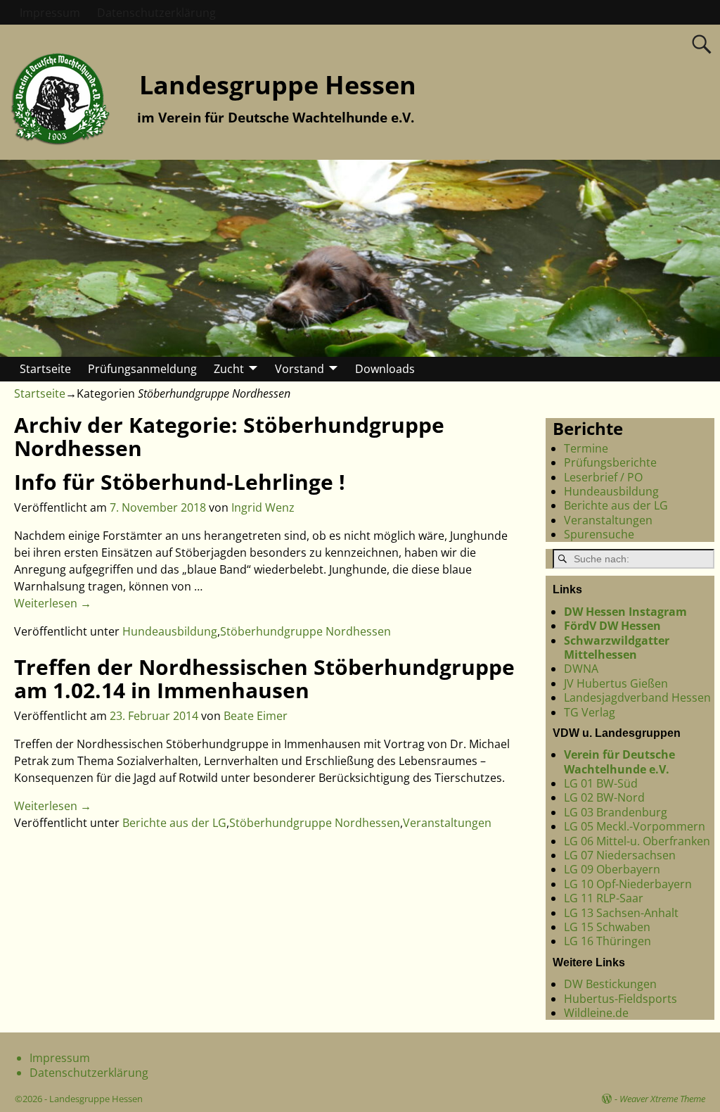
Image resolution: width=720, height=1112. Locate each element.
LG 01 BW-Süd (601, 783)
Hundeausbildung (169, 631)
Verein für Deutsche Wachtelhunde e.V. (619, 761)
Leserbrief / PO (603, 477)
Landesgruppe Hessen (277, 85)
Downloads (385, 369)
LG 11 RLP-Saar (603, 898)
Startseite (45, 369)
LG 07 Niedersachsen (620, 855)
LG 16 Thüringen (607, 941)
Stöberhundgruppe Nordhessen (305, 631)
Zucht (229, 369)
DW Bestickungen (610, 984)
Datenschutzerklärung (156, 12)
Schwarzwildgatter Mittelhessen (616, 647)
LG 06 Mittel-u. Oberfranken (637, 841)
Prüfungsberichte (610, 462)
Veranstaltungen (447, 822)
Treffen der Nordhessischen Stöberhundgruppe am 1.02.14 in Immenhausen (264, 678)
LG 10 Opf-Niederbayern (628, 884)
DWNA (581, 668)
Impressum (50, 12)
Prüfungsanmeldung (142, 369)
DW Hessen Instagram (625, 611)
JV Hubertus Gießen (616, 683)
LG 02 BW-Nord (604, 797)
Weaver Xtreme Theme (662, 1098)
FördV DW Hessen (612, 625)
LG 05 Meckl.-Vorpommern (634, 826)
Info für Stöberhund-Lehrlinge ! (179, 481)
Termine (586, 448)
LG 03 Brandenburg (615, 812)
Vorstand (299, 369)
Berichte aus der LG (174, 822)
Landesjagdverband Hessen (637, 697)
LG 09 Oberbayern (612, 869)
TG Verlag (589, 712)
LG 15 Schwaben (607, 927)
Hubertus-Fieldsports (620, 998)
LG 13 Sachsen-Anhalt (621, 913)
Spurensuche (599, 534)
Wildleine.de (596, 1013)
